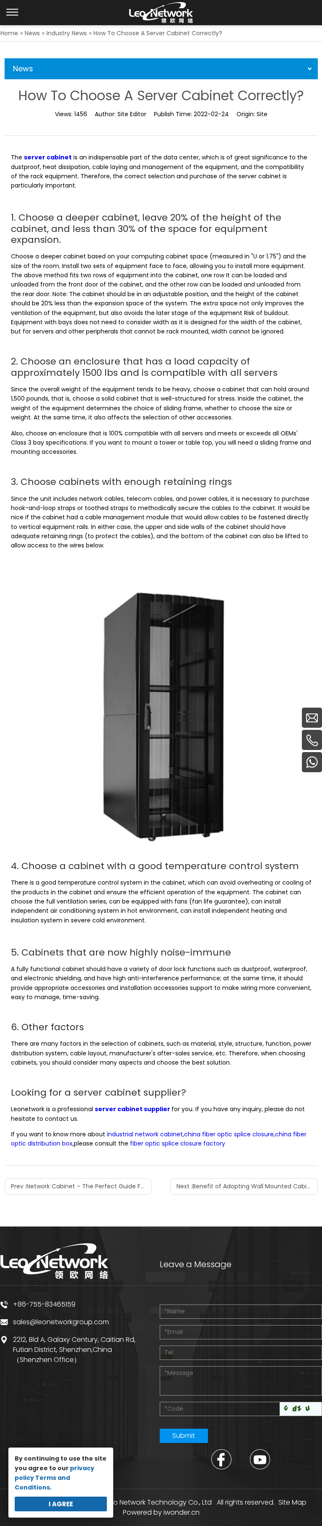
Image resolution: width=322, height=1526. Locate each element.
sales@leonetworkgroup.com (61, 1322)
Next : (247, 1186)
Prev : (81, 1186)
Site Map (292, 1502)
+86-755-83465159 (44, 1304)
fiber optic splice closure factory (177, 1143)
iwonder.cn (182, 1512)
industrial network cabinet (145, 1134)
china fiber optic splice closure (229, 1134)
